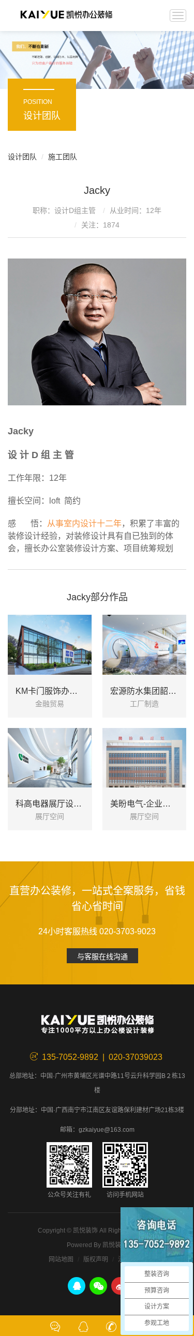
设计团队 (22, 157)
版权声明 (95, 1259)
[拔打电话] (111, 1325)
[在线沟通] (55, 1325)
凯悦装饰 (66, 15)
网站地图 (61, 1259)
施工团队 (62, 157)
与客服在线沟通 (102, 956)
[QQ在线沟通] (83, 1325)
